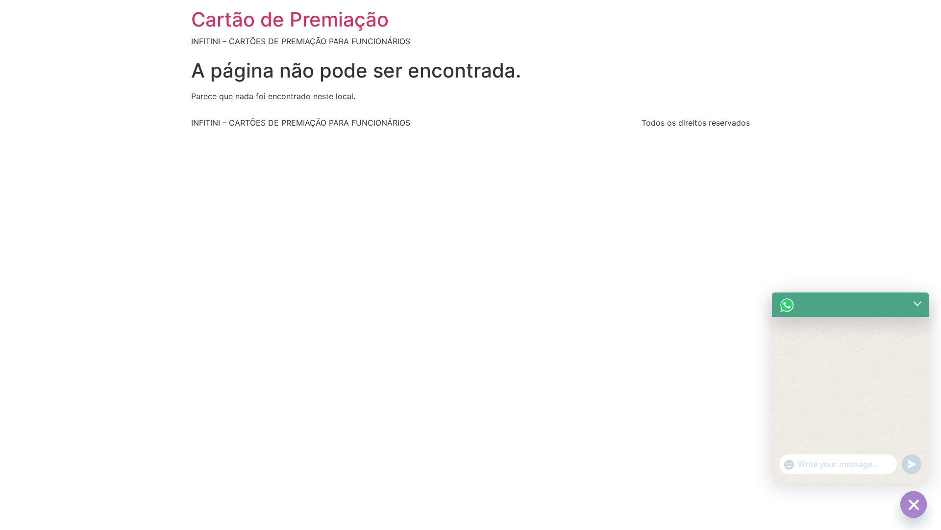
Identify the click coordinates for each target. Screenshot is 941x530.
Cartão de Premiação (290, 19)
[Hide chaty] (913, 504)
